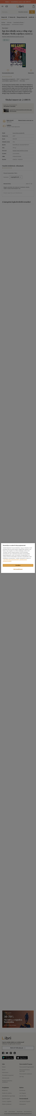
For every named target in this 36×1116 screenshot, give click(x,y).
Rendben (18, 565)
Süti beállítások (17, 569)
